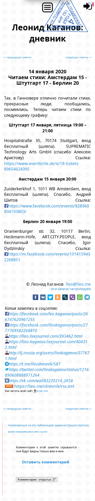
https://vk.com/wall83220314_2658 (41, 380)
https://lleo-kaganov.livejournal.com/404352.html (46, 344)
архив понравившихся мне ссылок (27, 431)
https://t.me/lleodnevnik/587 (34, 364)
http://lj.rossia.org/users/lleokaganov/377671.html (47, 355)
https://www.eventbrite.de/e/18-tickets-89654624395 (41, 166)
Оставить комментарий (45, 462)
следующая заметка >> (78, 57)
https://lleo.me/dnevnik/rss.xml (44, 386)
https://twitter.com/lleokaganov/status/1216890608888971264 (47, 372)
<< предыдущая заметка (17, 57)
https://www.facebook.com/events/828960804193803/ (46, 208)
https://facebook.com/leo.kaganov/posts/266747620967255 (46, 316)
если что (42, 391)
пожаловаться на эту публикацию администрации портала (48, 425)
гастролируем (80, 289)
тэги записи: (59, 289)
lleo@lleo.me (78, 284)
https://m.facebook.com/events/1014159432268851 (47, 256)
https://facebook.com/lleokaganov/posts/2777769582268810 (46, 327)
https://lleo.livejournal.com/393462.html (46, 336)
